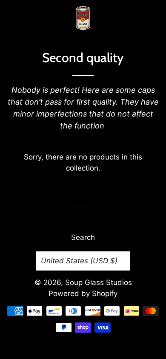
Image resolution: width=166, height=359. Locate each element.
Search (83, 237)
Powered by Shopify (83, 293)
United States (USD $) (79, 260)
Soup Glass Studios (98, 282)
